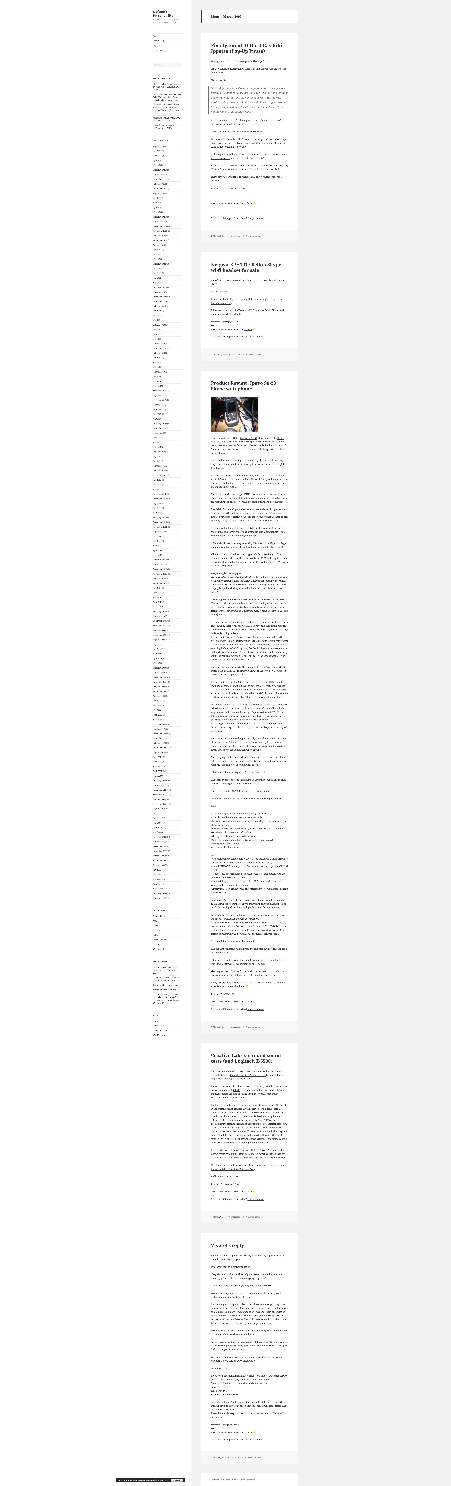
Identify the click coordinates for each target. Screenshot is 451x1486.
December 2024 (160, 226)
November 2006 (160, 794)
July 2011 (157, 536)
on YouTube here (256, 131)
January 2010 (159, 616)
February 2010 (159, 611)
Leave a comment (255, 236)
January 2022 (159, 292)
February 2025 (159, 217)
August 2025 (158, 193)
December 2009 (160, 621)
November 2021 (160, 301)
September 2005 (160, 860)
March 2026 (158, 165)
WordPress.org (159, 1035)
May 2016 (157, 419)
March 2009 (158, 663)
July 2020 (157, 329)
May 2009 (157, 653)
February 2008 (159, 724)
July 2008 (157, 700)
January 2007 (159, 785)
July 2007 (157, 757)
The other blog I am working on (167, 985)
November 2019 (160, 348)
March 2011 (158, 555)
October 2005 (159, 855)
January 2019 (159, 372)
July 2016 (157, 414)
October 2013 (159, 470)
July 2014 (157, 456)
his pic (284, 139)
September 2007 (160, 747)
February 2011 (159, 559)
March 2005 (158, 888)
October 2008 (159, 686)
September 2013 (160, 475)
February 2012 (159, 517)
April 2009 (157, 658)
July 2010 (157, 588)
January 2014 (159, 466)
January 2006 (159, 841)
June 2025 (157, 198)
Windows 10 (158, 949)
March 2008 (158, 719)
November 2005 (160, 851)
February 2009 (159, 668)
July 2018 (157, 376)
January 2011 (159, 564)
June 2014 (157, 461)
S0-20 (277, 441)
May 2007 (157, 766)
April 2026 (157, 160)
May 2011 (157, 545)
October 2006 (159, 799)
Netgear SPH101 (246, 310)
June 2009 (157, 649)
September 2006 (160, 804)
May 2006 (157, 823)
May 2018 (157, 381)
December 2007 (160, 733)
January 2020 (159, 343)
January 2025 (159, 221)
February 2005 (159, 893)
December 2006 (160, 790)
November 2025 (160, 179)
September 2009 (160, 635)
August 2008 (158, 696)
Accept (177, 1480)
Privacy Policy (159, 50)
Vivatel (236, 1425)
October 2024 (159, 235)
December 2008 (160, 677)
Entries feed (158, 1025)
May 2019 (157, 362)
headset (234, 322)
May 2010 (157, 597)
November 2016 (160, 409)
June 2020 (157, 334)
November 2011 (160, 527)
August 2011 (158, 531)
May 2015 (157, 442)
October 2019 (159, 353)
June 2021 (157, 315)
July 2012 (157, 503)
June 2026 (157, 155)
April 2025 (157, 207)
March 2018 (158, 386)
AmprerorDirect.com (232, 449)
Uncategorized (159, 939)
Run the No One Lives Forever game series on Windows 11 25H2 (166, 970)
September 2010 (160, 583)
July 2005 (157, 870)
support (228, 1425)
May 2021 (157, 320)
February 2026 (159, 170)
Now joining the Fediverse (164, 989)
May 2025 (157, 202)
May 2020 (157, 339)
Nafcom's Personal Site (163, 13)
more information (163, 1480)
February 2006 (159, 837)
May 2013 (157, 489)
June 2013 (157, 484)
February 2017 (159, 400)
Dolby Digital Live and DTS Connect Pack (232, 1168)
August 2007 (158, 752)
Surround (229, 1184)
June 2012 (157, 508)
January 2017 (159, 404)
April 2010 (157, 602)
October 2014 (159, 451)
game (155, 921)
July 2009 (157, 644)
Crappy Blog (158, 40)
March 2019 (158, 367)
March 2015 (158, 447)
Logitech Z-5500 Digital (223, 1078)
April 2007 (157, 771)
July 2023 (157, 268)
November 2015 (160, 428)
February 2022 (159, 287)
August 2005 (158, 865)
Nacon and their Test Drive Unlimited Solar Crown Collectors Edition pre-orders (167, 97)
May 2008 (157, 710)
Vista (237, 1184)
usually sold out (253, 169)
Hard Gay (229, 188)
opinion (156, 925)
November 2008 (160, 682)
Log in (155, 1021)
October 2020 (159, 325)
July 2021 (157, 310)
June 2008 (157, 705)
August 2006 (158, 808)
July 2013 (157, 480)
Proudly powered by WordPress (240, 1479)
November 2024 (160, 231)
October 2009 (159, 630)
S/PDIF (236, 1089)
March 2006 (158, 832)
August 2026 (158, 146)
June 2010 (157, 592)
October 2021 (159, 306)
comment (223, 120)
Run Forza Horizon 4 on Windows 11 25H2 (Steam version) (167, 87)
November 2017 (160, 390)
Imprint (156, 45)
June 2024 (157, 254)
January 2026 (159, 174)
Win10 (156, 944)
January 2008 (159, 729)
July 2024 (157, 249)
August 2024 (158, 245)
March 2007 (158, 776)
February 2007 (159, 780)
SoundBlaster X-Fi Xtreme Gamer (248, 1074)
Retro (155, 935)
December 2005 (160, 846)
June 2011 (157, 541)
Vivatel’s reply (227, 1245)
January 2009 (159, 672)
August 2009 (158, 639)
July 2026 (157, 151)
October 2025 (159, 184)
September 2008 (160, 691)
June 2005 (157, 874)
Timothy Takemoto (243, 139)
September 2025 (160, 188)
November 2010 (160, 574)
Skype (227, 322)
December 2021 (160, 296)
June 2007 (157, 762)
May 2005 (157, 879)
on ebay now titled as (266, 165)
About (155, 36)
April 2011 (157, 550)
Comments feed (160, 1030)
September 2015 (160, 433)
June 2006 (157, 818)
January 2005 (159, 898)
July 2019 (157, 357)
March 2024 (158, 259)
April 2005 (157, 884)
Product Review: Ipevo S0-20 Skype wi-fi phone (243, 386)
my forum (248, 203)
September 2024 (160, 240)
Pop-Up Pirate (240, 188)
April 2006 (157, 827)
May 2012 (157, 513)
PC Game (157, 930)
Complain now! (255, 218)
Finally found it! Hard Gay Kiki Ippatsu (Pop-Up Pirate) (246, 48)
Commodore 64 (159, 916)
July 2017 (157, 395)
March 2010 (158, 606)
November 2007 (160, 738)
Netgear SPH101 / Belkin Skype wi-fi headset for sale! (246, 267)
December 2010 (160, 569)
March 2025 (158, 212)
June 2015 (157, 437)
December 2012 (160, 498)
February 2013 (159, 494)
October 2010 (159, 578)
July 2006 (157, 813)
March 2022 (158, 282)
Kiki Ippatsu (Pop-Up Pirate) (255, 61)
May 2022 (157, 278)
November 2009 (160, 625)
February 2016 (159, 423)
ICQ (226, 994)
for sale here (221, 291)
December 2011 (160, 522)
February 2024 (159, 264)
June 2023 (157, 273)
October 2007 (159, 743)
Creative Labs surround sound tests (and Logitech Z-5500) (246, 1058)
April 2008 (157, 715)
